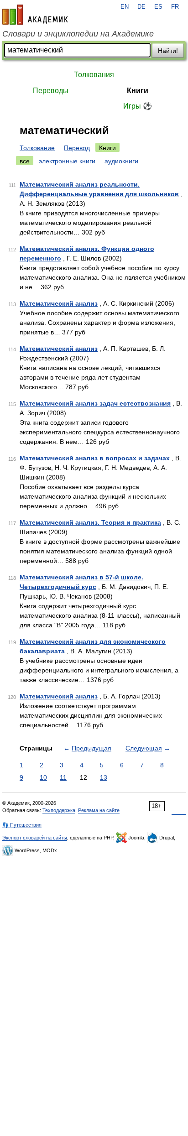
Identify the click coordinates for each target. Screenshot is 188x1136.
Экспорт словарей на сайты (34, 837)
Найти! (168, 50)
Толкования (94, 74)
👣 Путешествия (22, 825)
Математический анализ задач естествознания (95, 403)
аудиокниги (121, 161)
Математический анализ (59, 303)
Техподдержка (58, 810)
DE (141, 7)
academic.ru (35, 15)
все (25, 161)
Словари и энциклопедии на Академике (78, 33)
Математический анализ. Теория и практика (90, 522)
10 (43, 777)
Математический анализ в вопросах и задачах (95, 458)
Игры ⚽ (137, 106)
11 (63, 777)
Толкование (37, 147)
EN (124, 7)
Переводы (50, 90)
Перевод (77, 147)
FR (175, 7)
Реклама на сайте (99, 810)
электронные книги (67, 161)
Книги (137, 90)
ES (158, 7)
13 (103, 777)
